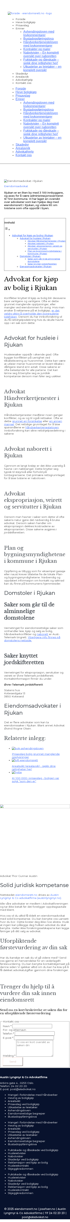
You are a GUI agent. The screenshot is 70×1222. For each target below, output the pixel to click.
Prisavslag (22, 25)
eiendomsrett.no (26, 894)
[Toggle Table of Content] (7, 229)
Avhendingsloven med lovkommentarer (38, 33)
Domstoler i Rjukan (30, 256)
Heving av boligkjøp (21, 1097)
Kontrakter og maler (36, 49)
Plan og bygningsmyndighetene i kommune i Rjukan (45, 252)
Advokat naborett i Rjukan (41, 243)
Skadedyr (22, 73)
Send (13, 1061)
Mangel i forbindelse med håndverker (33, 1094)
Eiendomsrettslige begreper (26, 1113)
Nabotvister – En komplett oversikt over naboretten (41, 54)
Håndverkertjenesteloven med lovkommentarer (40, 43)
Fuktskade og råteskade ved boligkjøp (33, 1150)
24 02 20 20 (19, 1086)
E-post (8, 1037)
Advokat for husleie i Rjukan (35, 238)
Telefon (8, 1033)
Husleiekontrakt (18, 1165)
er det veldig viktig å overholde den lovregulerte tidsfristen (32, 313)
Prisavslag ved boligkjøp (23, 1104)
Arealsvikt (14, 1101)
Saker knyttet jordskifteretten (42, 264)
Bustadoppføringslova (38, 38)
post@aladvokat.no (23, 1089)
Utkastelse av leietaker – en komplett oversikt (42, 68)
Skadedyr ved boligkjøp (23, 1159)
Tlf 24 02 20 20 (55, 1213)
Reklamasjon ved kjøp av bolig (28, 1162)
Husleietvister (17, 1153)
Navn (7, 1026)
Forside (20, 19)
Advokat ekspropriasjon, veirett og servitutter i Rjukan (45, 247)
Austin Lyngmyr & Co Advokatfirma (35, 1211)
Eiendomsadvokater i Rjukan (36, 266)
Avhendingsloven (19, 1110)
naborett (42, 634)
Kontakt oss (23, 82)
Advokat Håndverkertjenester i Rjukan (47, 241)
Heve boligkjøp (26, 22)
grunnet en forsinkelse (27, 421)
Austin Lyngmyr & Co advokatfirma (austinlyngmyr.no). (31, 896)
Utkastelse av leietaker (23, 1107)
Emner (20, 28)
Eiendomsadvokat (16, 186)
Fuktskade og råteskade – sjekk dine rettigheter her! (41, 61)
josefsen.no (47, 1209)
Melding (9, 1055)
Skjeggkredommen (20, 1168)
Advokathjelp (24, 79)
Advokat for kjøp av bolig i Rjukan (32, 235)
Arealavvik (22, 76)
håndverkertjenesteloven (42, 427)
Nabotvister (15, 1156)
